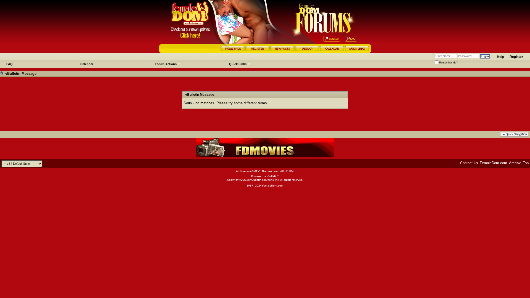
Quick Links (238, 64)
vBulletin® (272, 176)
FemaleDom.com (493, 163)
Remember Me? (448, 62)
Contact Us (469, 163)
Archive (515, 163)
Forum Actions (166, 64)
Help (500, 57)
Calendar (86, 64)
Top (526, 163)
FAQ (9, 64)
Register (516, 57)
